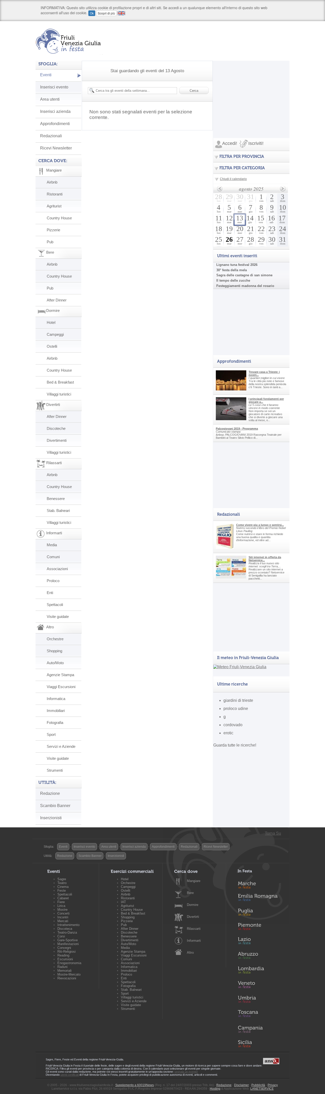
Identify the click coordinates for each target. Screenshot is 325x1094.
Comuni (53, 557)
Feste (61, 890)
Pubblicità (258, 1085)
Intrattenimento (68, 925)
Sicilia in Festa (260, 1044)
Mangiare (193, 881)
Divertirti (193, 917)
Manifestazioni (68, 944)
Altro (190, 952)
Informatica (56, 698)
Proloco (53, 581)
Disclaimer (241, 1085)
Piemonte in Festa (260, 928)
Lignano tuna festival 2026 (236, 265)
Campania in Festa (260, 1029)
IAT (123, 902)
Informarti (194, 941)
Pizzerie (53, 230)
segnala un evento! (186, 1071)
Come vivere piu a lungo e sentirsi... (260, 524)
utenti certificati (69, 1074)
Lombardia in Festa (260, 971)
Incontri (62, 917)
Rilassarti (194, 929)
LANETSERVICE (262, 1088)
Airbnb (52, 182)
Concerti (63, 913)
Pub (50, 242)
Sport (51, 734)
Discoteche (56, 428)
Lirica (61, 906)
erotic (228, 733)
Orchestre (55, 639)
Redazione (50, 793)
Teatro (62, 883)
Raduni (62, 967)
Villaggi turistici (59, 394)
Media (52, 545)
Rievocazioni (66, 978)
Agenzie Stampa (60, 675)
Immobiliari (56, 710)
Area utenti (50, 99)
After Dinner (57, 300)
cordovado (232, 725)
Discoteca (64, 929)
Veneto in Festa (260, 986)
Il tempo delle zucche (233, 280)
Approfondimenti (55, 123)
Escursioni (65, 959)
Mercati (62, 921)
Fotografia (55, 722)
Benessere (56, 498)
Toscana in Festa (260, 1015)
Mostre (62, 909)
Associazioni (57, 569)
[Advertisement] (251, 92)
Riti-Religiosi (66, 951)
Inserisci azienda (55, 111)
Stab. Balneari (58, 510)
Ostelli (52, 346)
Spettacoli (55, 604)
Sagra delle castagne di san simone (244, 275)
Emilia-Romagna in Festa (260, 899)
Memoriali (64, 971)
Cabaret (63, 898)
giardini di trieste (238, 700)
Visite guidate (58, 616)
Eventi (46, 75)
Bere (190, 893)
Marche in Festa (260, 884)
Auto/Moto (55, 663)
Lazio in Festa (260, 942)
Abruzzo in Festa (260, 957)
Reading (63, 955)
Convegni (64, 948)
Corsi (61, 936)
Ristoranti (54, 194)
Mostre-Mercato (68, 974)
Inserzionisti (51, 818)
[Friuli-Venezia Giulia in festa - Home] (69, 41)
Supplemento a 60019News (134, 1085)
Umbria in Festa (260, 1000)
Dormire (192, 905)
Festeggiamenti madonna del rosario (245, 286)
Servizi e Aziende (61, 746)
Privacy (273, 1085)
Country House (59, 218)
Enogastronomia (69, 963)
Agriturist (54, 206)
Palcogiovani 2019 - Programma (237, 428)
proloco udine (235, 708)
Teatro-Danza (67, 932)
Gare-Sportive (67, 940)
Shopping (54, 651)
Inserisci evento (54, 87)
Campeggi (55, 334)
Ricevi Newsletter (56, 148)
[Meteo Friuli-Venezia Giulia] (239, 667)
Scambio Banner (55, 805)
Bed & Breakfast (60, 382)
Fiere (61, 902)
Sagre (61, 879)
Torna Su (273, 833)
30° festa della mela (231, 270)
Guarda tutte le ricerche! (234, 745)
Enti (50, 592)
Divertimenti (57, 440)
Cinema (63, 887)
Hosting (215, 1088)
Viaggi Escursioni (61, 687)
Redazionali (51, 136)
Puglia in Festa (260, 913)
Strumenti (55, 770)
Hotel (51, 322)
